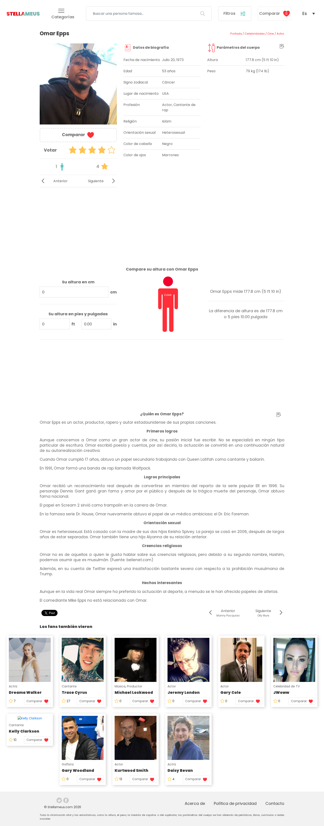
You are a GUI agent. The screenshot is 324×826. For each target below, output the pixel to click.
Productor (134, 686)
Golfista (68, 764)
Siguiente (96, 181)
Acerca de (195, 803)
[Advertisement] (78, 223)
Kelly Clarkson (24, 731)
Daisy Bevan (180, 770)
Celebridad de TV (286, 686)
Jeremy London (184, 692)
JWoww (281, 692)
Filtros (229, 13)
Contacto (274, 803)
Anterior (60, 181)
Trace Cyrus (74, 692)
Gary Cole (230, 692)
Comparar (273, 13)
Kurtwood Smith (131, 770)
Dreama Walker (25, 692)
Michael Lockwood (134, 692)
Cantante (69, 686)
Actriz (13, 686)
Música (120, 686)
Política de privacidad (235, 803)
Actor (172, 686)
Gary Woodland (78, 770)
